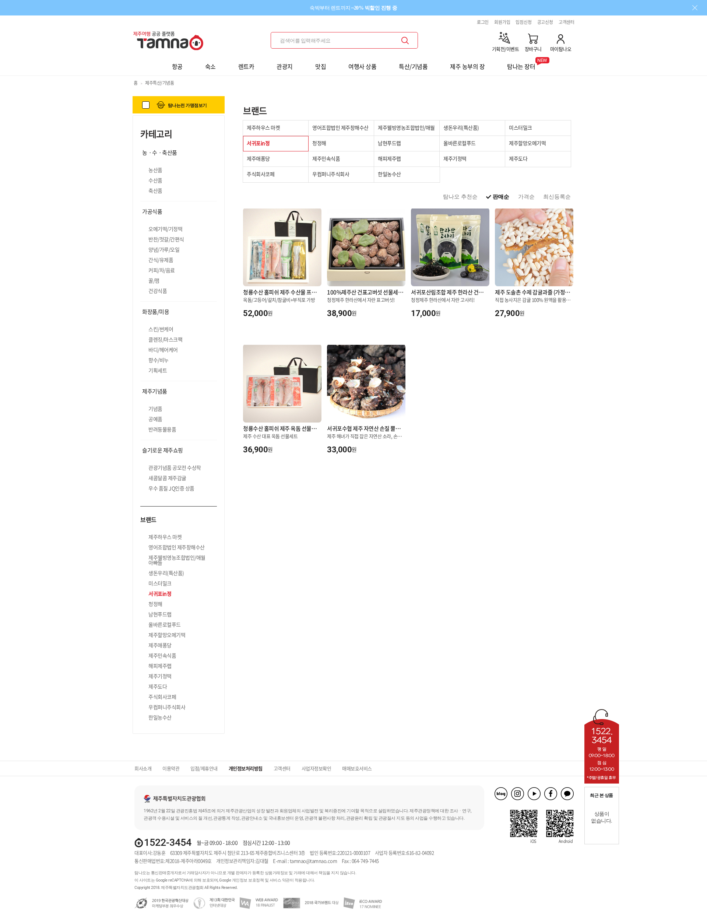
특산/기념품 (413, 66)
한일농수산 (160, 717)
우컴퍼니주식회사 (166, 707)
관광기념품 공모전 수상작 (174, 467)
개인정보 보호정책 (248, 880)
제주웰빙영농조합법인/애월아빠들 (176, 560)
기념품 (155, 408)
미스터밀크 (160, 583)
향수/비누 (158, 360)
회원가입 (502, 22)
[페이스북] (550, 793)
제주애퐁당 (160, 645)
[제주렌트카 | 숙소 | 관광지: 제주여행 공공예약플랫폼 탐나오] (170, 38)
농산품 (155, 170)
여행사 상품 (362, 66)
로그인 (483, 22)
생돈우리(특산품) (166, 573)
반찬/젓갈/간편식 (166, 239)
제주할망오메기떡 (166, 634)
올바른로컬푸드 (164, 624)
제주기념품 (154, 391)
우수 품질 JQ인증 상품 (171, 488)
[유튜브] (534, 793)
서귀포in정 (159, 593)
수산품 (155, 180)
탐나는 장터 (521, 64)
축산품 (155, 190)
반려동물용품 (162, 429)
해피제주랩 (160, 665)
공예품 (155, 419)
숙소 (210, 66)
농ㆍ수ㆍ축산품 (159, 152)
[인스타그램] (517, 793)
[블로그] (501, 793)
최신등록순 (557, 196)
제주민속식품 (162, 655)
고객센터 (566, 22)
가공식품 (152, 211)
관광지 (285, 66)
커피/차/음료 (161, 270)
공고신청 (545, 22)
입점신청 (523, 22)
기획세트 (157, 370)
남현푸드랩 (160, 614)
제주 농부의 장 (467, 66)
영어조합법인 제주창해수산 (176, 547)
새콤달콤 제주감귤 (167, 477)
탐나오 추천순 (460, 196)
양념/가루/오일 (163, 249)
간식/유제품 (160, 259)
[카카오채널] (567, 793)
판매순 (501, 196)
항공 (177, 66)
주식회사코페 (162, 696)
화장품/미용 (155, 312)
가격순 (526, 196)
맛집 (320, 66)
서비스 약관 (280, 880)
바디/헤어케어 (163, 349)
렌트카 (246, 66)
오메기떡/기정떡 (165, 228)
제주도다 (157, 686)
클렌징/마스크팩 (165, 339)
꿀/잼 (153, 280)
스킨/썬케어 (160, 329)
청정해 (155, 603)
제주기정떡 (160, 676)
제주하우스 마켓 (165, 536)
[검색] (405, 40)
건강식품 (157, 290)
